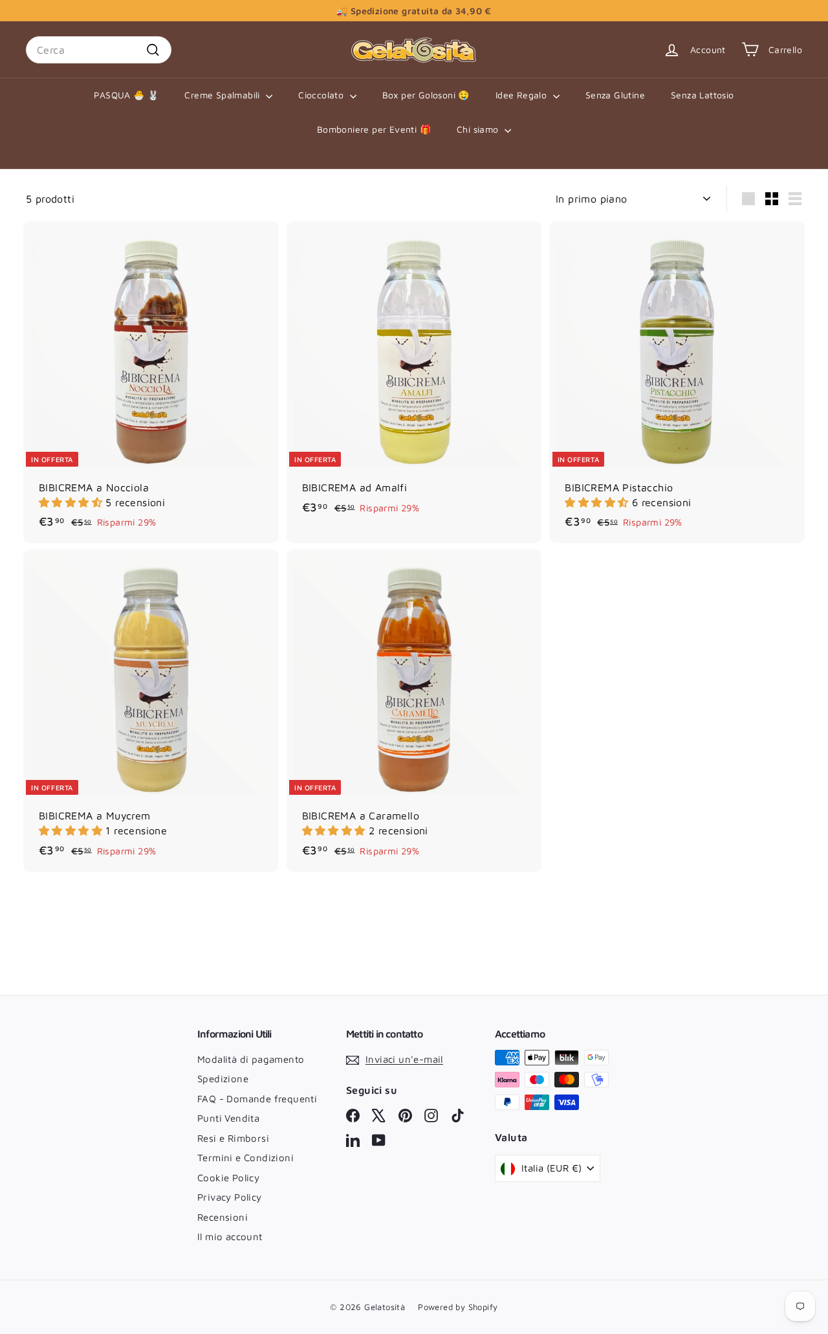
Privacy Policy (229, 1197)
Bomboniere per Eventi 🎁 (374, 129)
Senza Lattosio (702, 94)
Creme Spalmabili (223, 94)
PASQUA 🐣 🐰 (126, 94)
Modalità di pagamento (250, 1059)
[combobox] (98, 49)
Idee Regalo (523, 94)
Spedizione (222, 1078)
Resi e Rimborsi (233, 1138)
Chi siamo (479, 129)
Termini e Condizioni (245, 1157)
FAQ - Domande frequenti (257, 1098)
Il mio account (230, 1236)
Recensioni (222, 1217)
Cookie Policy (228, 1177)
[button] (72, 502)
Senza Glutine (615, 94)
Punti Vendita (228, 1118)
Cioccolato (322, 94)
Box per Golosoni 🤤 (426, 94)
